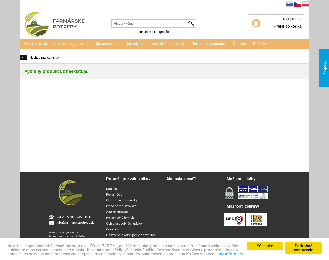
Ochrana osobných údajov (124, 223)
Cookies (239, 44)
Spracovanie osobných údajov (119, 44)
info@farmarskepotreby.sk (75, 222)
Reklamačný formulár (121, 217)
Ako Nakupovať (117, 212)
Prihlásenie (27, 5)
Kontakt (111, 188)
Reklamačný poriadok (209, 44)
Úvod (59, 58)
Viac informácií (230, 254)
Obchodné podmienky (168, 44)
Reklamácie (114, 194)
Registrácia (46, 5)
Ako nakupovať (35, 44)
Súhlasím (265, 245)
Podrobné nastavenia (303, 247)
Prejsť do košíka (288, 26)
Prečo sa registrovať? (71, 44)
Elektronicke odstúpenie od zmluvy (130, 235)
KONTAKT (261, 44)
